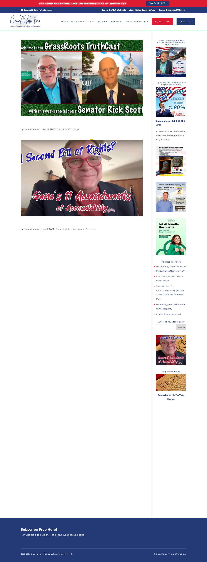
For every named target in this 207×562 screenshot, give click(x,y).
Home (64, 21)
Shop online (162, 121)
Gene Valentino (32, 129)
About (115, 21)
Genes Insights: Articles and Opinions (75, 229)
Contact (186, 21)
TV (89, 21)
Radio (101, 21)
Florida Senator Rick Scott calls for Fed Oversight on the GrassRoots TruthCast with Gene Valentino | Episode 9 (81, 123)
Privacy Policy (160, 554)
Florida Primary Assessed (168, 314)
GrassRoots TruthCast (68, 129)
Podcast (76, 21)
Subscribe (162, 21)
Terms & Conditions (177, 554)
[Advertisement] (171, 459)
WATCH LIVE (157, 3)
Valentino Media (135, 21)
